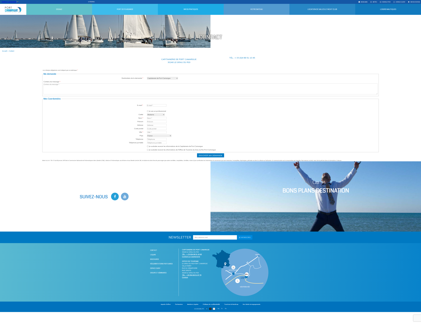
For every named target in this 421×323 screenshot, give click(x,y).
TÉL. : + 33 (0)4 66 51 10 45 (192, 254)
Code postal (138, 129)
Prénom (140, 122)
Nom (140, 118)
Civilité (141, 115)
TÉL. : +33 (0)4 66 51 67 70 (191, 275)
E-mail (140, 105)
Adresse (140, 125)
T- (222, 308)
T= (218, 308)
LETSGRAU (91, 2)
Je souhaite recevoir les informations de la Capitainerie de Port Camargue (176, 146)
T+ (226, 308)
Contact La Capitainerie (191, 257)
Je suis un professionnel (157, 111)
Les (316, 187)
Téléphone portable (136, 143)
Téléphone (139, 139)
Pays (141, 136)
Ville (141, 132)
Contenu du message (52, 82)
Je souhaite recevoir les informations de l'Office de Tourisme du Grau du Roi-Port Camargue (182, 150)
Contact (185, 277)
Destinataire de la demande (132, 78)
